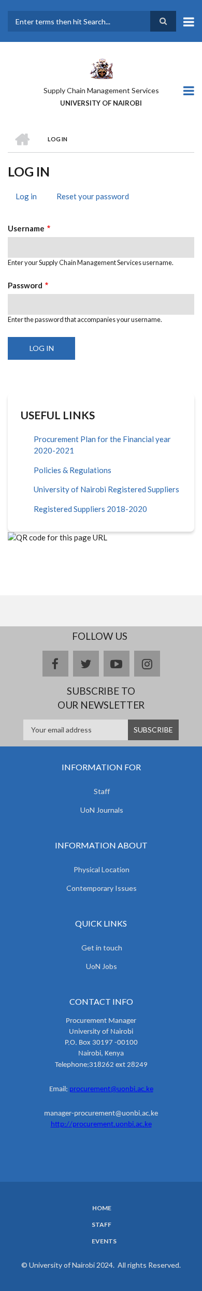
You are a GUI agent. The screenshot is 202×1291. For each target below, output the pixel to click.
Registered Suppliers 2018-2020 (90, 509)
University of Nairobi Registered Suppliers (106, 489)
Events (104, 1241)
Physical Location (101, 869)
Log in (30, 198)
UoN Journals (101, 809)
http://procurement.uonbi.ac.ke (101, 1124)
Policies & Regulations (72, 470)
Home (101, 1208)
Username (26, 228)
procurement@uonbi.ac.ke (111, 1089)
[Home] (101, 67)
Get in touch (101, 947)
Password (25, 285)
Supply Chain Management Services (101, 90)
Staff (102, 791)
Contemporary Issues (101, 888)
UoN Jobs (101, 966)
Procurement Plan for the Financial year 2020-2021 (102, 445)
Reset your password (92, 196)
